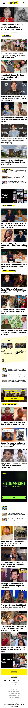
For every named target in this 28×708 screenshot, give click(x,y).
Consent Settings (14, 695)
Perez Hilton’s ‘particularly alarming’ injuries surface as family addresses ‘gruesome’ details (17, 370)
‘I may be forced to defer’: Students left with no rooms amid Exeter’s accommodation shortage (16, 381)
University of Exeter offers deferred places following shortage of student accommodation (12, 162)
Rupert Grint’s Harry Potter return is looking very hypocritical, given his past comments (13, 291)
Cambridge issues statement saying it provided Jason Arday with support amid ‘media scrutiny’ (20, 351)
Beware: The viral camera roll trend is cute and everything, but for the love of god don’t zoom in (13, 445)
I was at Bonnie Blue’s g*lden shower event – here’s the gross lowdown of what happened (13, 77)
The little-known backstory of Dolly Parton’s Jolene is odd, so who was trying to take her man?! (12, 564)
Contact (14, 682)
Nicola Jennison (20, 354)
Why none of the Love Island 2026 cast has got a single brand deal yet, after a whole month (13, 607)
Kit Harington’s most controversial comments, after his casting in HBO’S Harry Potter (13, 586)
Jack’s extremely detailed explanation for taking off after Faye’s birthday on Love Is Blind (16, 182)
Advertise (14, 689)
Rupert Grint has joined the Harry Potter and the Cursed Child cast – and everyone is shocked (13, 543)
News (11, 353)
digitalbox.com (15, 706)
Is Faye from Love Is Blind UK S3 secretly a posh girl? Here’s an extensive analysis (16, 177)
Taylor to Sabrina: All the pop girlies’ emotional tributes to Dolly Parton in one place (12, 27)
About (14, 685)
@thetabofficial (5, 197)
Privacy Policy (14, 697)
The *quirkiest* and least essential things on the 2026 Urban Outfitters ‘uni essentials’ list (17, 508)
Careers (14, 687)
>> (3, 360)
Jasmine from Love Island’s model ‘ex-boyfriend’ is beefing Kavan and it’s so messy (13, 649)
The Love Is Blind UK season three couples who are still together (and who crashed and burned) (13, 56)
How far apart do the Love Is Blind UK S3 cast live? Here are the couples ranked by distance (14, 332)
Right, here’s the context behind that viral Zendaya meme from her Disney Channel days (14, 465)
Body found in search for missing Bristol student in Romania (6, 350)
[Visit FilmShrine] (14, 486)
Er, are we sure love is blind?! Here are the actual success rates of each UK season (13, 311)
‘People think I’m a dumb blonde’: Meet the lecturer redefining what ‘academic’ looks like (16, 519)
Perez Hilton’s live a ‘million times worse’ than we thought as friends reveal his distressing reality (14, 141)
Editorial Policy (14, 691)
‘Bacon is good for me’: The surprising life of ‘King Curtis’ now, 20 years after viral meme (13, 424)
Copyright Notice (14, 693)
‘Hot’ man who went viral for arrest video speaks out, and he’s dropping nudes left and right (14, 119)
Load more (14, 672)
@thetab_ (4, 661)
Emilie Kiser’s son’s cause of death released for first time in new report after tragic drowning (17, 375)
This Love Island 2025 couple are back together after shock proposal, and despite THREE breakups (13, 628)
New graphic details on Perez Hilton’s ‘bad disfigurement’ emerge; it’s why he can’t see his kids (13, 98)
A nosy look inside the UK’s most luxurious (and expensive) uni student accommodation (16, 514)
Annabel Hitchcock (7, 353)
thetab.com (11, 702)
